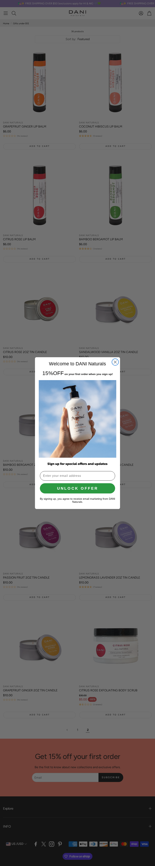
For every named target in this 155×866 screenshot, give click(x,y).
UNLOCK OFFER (77, 488)
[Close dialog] (115, 362)
